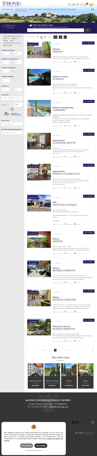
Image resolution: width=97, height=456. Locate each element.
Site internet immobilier (88, 433)
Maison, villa (6, 38)
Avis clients (64, 9)
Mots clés (5, 120)
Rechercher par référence (11, 129)
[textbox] (12, 98)
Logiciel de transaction (88, 431)
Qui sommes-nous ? (8, 9)
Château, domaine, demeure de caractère (12, 36)
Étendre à (4, 104)
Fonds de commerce (7, 45)
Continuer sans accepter (33, 450)
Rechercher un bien (21, 9)
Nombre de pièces (8, 50)
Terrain (11, 40)
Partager (78, 62)
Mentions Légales (7, 421)
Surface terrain (7, 76)
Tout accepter (41, 446)
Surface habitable (8, 67)
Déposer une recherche (36, 9)
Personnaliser (27, 446)
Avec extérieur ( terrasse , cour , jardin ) (12, 43)
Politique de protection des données (20, 421)
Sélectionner (69, 62)
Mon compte (72, 9)
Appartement (14, 38)
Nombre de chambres (9, 59)
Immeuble (5, 40)
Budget (4, 86)
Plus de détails (59, 62)
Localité (4, 95)
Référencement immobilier (89, 434)
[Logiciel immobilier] (79, 433)
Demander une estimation (51, 9)
